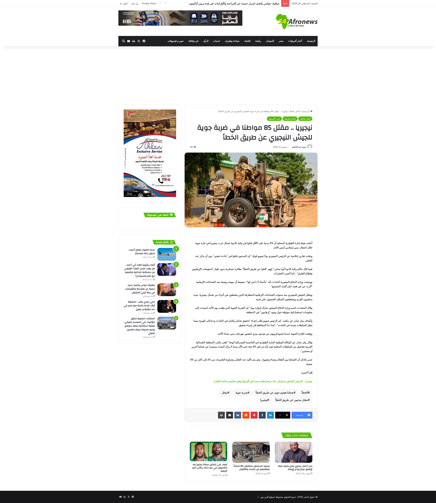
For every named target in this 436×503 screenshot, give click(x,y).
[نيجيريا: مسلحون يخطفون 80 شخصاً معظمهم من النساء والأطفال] (251, 452)
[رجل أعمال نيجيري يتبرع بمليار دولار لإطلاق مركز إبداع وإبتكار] (293, 452)
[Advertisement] (218, 75)
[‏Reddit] (246, 415)
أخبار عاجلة (295, 111)
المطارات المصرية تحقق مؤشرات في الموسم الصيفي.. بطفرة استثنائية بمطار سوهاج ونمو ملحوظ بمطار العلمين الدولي (139, 325)
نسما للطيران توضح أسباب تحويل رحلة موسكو (142, 252)
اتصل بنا (124, 3)
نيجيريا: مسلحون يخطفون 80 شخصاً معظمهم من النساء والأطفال (252, 467)
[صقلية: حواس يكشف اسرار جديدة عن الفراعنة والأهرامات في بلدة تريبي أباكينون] (166, 289)
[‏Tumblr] (262, 415)
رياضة (258, 41)
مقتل (225, 392)
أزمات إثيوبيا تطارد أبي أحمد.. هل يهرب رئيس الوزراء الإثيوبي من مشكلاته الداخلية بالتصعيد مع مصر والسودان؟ (139, 270)
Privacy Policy (149, 3)
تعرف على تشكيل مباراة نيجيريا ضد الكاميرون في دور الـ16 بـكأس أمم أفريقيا (209, 467)
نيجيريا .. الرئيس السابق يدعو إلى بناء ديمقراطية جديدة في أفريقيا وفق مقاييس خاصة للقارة (263, 381)
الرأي (205, 41)
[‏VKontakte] (237, 415)
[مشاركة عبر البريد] (229, 415)
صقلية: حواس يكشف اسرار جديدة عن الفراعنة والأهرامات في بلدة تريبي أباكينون (140, 289)
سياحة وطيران (232, 41)
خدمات (216, 41)
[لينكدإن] (270, 415)
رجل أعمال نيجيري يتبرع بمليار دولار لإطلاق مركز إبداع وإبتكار (295, 467)
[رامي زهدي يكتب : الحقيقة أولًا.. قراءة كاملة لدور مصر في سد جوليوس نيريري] (166, 306)
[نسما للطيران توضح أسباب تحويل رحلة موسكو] (166, 254)
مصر (281, 41)
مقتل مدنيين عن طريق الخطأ (291, 400)
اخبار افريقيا (290, 118)
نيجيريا (263, 400)
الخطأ (305, 392)
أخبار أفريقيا (296, 41)
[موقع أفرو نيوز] (297, 21)
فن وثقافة (193, 41)
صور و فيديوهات (176, 41)
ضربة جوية (242, 392)
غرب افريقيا (274, 118)
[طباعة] (221, 415)
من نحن (134, 3)
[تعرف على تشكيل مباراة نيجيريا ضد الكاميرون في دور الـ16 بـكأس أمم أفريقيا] (208, 451)
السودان (270, 41)
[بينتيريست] (254, 415)
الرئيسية (311, 41)
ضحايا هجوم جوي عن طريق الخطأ (275, 392)
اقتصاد (247, 41)
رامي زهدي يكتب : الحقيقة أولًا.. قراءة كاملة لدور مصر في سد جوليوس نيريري (235, 3)
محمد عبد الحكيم (299, 147)
